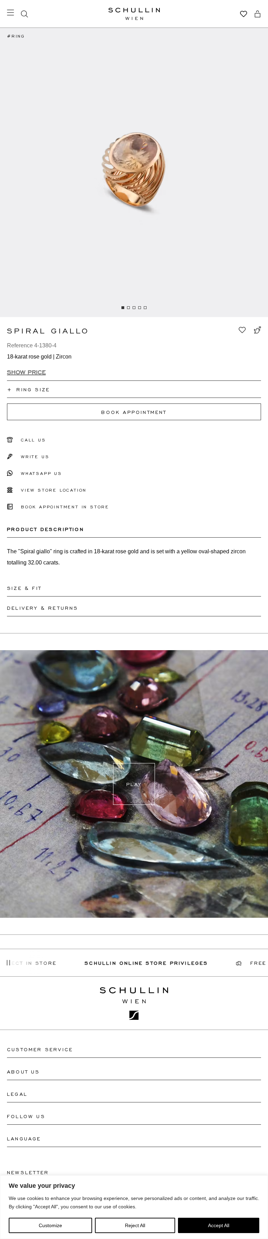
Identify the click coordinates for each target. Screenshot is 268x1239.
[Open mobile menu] (10, 12)
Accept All (218, 1225)
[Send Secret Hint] (257, 329)
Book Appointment (133, 412)
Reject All (135, 1225)
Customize (50, 1225)
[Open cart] (257, 13)
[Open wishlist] (243, 13)
